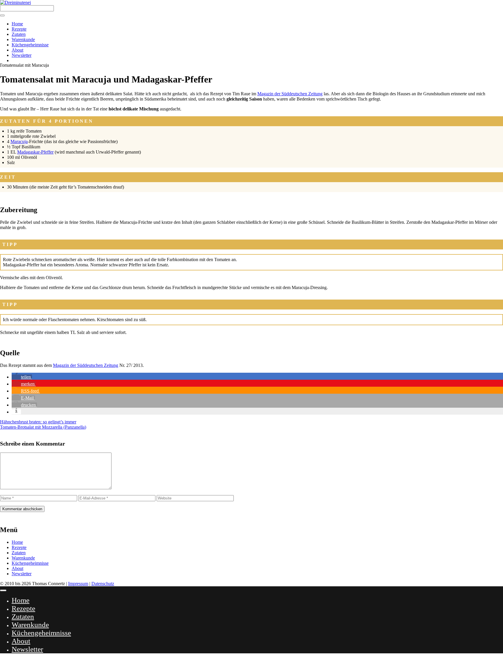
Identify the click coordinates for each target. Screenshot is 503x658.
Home (17, 23)
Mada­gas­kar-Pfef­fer (35, 151)
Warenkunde (23, 39)
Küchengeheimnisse (30, 44)
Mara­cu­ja (19, 141)
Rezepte (19, 29)
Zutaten (19, 34)
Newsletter (21, 55)
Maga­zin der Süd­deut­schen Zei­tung (290, 93)
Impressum (78, 583)
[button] (22, 376)
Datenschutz (102, 583)
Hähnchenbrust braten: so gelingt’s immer (38, 421)
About (17, 49)
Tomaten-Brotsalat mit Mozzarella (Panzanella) (43, 427)
